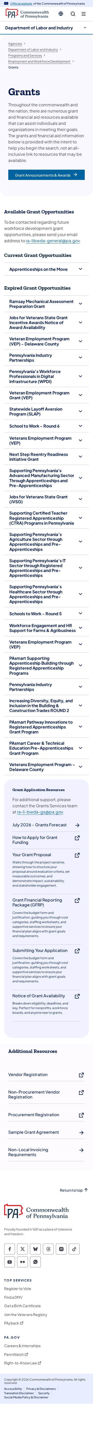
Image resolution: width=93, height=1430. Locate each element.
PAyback (11, 1323)
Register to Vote (17, 1288)
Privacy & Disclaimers (41, 1388)
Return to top (71, 1190)
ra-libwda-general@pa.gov (53, 240)
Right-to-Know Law (20, 1363)
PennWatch (14, 1354)
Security (44, 1393)
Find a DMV (13, 1297)
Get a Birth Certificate (22, 1306)
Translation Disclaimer (19, 1393)
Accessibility (13, 1388)
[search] (73, 14)
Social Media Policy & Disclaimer (26, 1397)
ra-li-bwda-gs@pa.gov (40, 811)
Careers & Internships (22, 1346)
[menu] (83, 14)
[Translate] (61, 14)
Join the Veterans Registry (25, 1314)
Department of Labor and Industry (39, 27)
